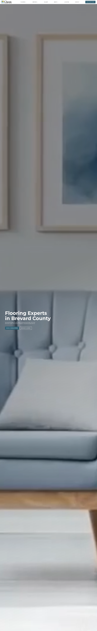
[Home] (7, 2)
